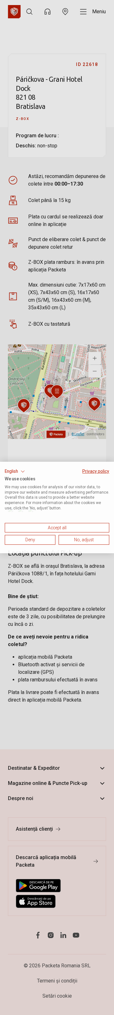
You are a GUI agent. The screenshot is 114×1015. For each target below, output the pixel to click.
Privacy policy (95, 471)
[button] (15, 471)
